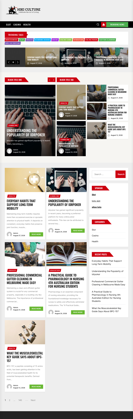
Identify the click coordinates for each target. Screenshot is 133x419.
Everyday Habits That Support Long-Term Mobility (42, 58)
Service (12, 270)
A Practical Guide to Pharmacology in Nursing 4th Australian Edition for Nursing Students (117, 110)
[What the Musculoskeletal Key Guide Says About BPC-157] (97, 130)
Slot (8, 24)
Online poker (91, 40)
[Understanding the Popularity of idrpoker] (30, 120)
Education (55, 270)
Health (27, 24)
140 (20, 400)
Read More (36, 234)
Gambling (13, 125)
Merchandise (12, 40)
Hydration (78, 40)
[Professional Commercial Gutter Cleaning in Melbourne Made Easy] (97, 93)
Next (33, 400)
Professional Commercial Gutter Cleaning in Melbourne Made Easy (109, 58)
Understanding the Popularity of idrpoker (75, 58)
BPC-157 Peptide (13, 43)
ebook (55, 40)
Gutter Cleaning (107, 40)
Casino (17, 24)
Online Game (65, 40)
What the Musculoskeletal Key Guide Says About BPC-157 (117, 128)
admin (15, 150)
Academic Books (42, 40)
